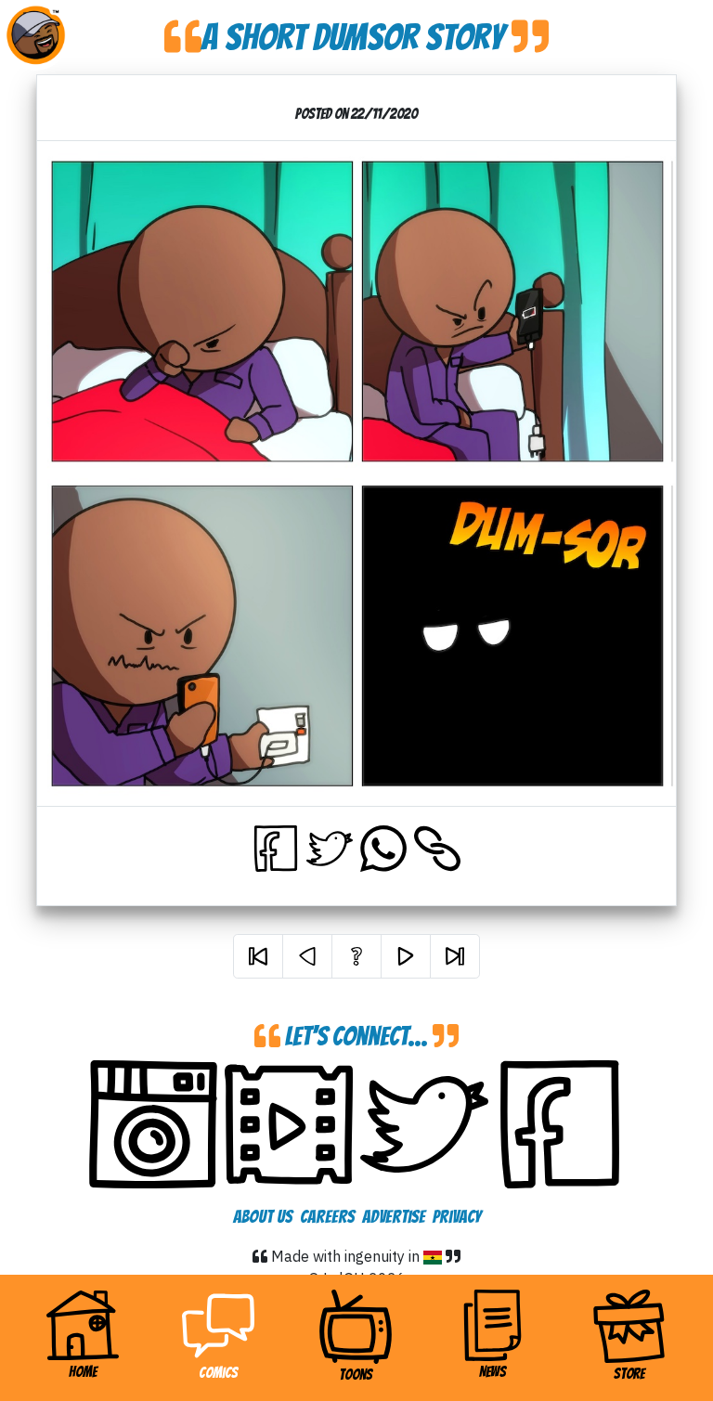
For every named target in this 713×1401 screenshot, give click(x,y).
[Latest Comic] (455, 956)
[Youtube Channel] (289, 1124)
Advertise (393, 1216)
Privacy (457, 1216)
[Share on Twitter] (329, 848)
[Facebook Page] (560, 1124)
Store (629, 1374)
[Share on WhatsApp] (383, 848)
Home (108, 1371)
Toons (355, 1374)
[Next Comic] (406, 956)
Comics (218, 1373)
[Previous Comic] (307, 956)
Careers (327, 1216)
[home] (35, 35)
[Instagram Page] (153, 1124)
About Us (262, 1216)
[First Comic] (258, 956)
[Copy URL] (437, 848)
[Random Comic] (356, 956)
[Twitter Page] (424, 1124)
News (492, 1372)
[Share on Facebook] (276, 848)
